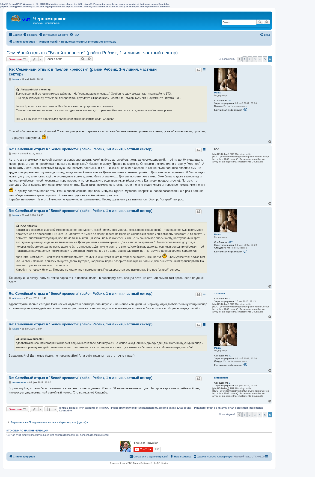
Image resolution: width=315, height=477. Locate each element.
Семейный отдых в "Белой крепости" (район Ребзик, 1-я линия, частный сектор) (92, 52)
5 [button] (265, 59)
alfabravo (219, 293)
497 (231, 100)
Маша (217, 92)
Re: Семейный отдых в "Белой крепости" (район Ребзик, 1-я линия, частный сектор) (83, 71)
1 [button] (244, 59)
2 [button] (249, 59)
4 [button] (260, 59)
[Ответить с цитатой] (199, 70)
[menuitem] (30, 35)
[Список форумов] (20, 17)
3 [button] (255, 59)
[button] (239, 59)
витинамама (221, 377)
